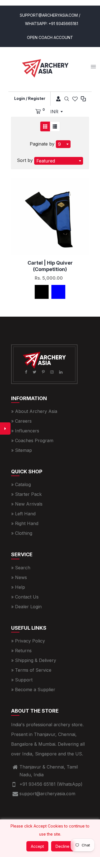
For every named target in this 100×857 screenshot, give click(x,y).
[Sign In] (56, 98)
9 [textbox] (59, 144)
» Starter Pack (26, 494)
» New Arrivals (26, 504)
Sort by (25, 160)
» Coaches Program (32, 440)
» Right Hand (24, 523)
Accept (37, 846)
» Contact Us (25, 597)
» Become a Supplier (33, 689)
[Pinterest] (44, 372)
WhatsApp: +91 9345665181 (51, 23)
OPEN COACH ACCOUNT (50, 37)
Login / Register (29, 98)
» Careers (21, 421)
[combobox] (56, 111)
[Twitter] (35, 372)
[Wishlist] (75, 98)
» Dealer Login (26, 606)
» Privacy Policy (28, 641)
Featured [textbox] (45, 161)
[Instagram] (52, 372)
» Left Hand (23, 513)
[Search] (66, 98)
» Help (18, 587)
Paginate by (42, 144)
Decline (62, 846)
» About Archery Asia (34, 411)
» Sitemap (21, 450)
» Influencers (25, 431)
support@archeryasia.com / (50, 15)
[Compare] (83, 98)
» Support (21, 680)
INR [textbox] (54, 111)
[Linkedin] (61, 372)
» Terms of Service (31, 670)
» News (19, 577)
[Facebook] (26, 372)
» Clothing (21, 533)
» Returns (21, 650)
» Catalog (21, 484)
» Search (20, 567)
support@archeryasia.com (47, 793)
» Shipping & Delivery (33, 660)
